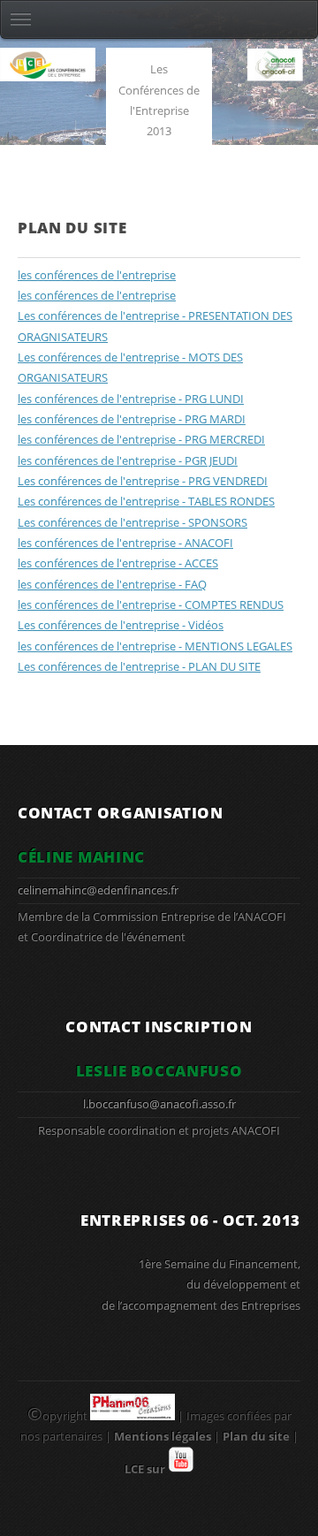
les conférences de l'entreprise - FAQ (112, 584)
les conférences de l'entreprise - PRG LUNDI (131, 399)
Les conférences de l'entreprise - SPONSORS (132, 522)
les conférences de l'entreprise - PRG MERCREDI (141, 439)
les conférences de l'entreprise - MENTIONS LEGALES (155, 646)
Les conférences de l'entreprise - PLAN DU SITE (139, 666)
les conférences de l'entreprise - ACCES (118, 563)
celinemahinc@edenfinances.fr (98, 890)
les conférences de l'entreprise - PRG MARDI (132, 419)
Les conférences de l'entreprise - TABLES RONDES (146, 501)
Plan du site (256, 1436)
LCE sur (146, 1469)
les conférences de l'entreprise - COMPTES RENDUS (151, 604)
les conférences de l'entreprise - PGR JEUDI (128, 460)
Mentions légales (162, 1436)
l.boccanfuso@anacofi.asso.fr (159, 1104)
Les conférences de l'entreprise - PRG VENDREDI (143, 481)
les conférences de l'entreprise (97, 275)
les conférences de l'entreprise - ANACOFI (125, 543)
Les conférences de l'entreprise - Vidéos (120, 625)
